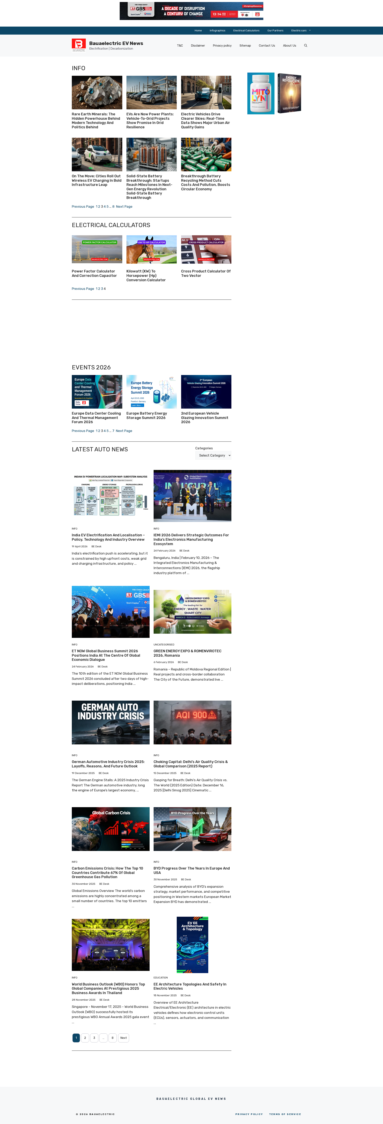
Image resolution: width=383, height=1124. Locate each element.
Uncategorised (164, 644)
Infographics (217, 30)
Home (198, 30)
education (161, 977)
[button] (305, 46)
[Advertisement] (151, 332)
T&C (180, 45)
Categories (204, 448)
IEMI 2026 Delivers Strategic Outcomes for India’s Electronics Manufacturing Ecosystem (191, 539)
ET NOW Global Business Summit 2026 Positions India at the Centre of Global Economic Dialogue (106, 655)
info (74, 528)
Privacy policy (222, 45)
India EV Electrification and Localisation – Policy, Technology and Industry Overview (108, 537)
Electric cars (299, 30)
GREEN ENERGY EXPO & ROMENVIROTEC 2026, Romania (187, 653)
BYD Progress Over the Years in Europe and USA (192, 870)
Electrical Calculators (246, 30)
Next (123, 1038)
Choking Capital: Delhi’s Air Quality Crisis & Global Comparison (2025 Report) (191, 764)
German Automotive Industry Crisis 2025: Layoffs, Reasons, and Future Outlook (108, 764)
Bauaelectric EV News (116, 43)
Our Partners (275, 30)
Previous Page (83, 206)
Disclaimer (198, 45)
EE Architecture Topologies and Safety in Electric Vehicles (190, 986)
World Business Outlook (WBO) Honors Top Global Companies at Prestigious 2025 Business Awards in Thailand (108, 988)
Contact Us (267, 45)
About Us (289, 45)
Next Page (124, 206)
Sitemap (245, 45)
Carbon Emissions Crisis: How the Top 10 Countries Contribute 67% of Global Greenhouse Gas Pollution (107, 872)
